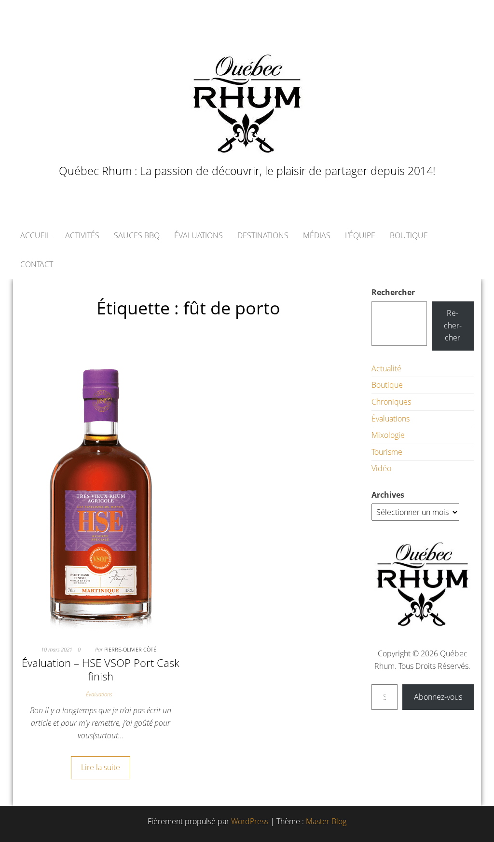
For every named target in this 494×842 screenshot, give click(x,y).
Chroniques (391, 401)
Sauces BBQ (137, 235)
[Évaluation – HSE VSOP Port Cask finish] (100, 490)
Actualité (386, 368)
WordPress (249, 821)
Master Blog (326, 821)
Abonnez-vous (438, 697)
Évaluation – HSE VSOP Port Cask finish (100, 669)
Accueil (35, 235)
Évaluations (198, 235)
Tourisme (386, 452)
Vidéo (381, 468)
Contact (36, 264)
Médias (316, 235)
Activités (82, 235)
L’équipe (360, 235)
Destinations (262, 235)
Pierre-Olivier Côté (130, 649)
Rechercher (393, 292)
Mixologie (388, 435)
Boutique (409, 235)
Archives (387, 494)
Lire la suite (100, 767)
